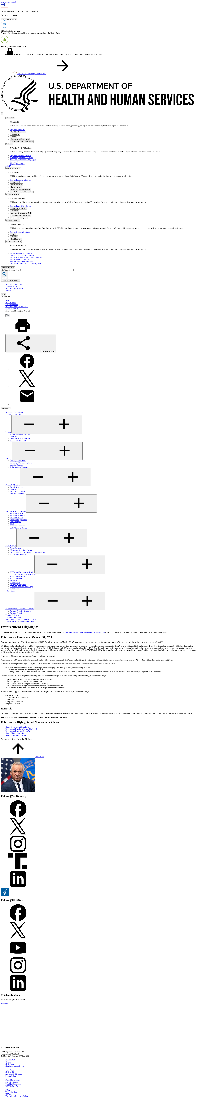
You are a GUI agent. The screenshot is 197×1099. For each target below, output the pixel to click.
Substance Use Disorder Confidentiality (19, 621)
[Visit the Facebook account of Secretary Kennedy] (18, 817)
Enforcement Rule (16, 513)
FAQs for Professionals (13, 617)
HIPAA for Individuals (13, 284)
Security (8, 458)
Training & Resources (13, 615)
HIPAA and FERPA (17, 579)
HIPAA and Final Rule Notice (25, 574)
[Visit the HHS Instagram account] (18, 973)
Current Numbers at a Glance (16, 733)
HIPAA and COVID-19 (18, 554)
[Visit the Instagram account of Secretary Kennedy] (18, 852)
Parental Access (15, 548)
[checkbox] (7, 315)
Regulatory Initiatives (13, 414)
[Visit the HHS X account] (18, 938)
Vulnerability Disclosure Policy (16, 1096)
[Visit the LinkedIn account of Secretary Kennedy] (18, 887)
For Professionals (11, 305)
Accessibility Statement (13, 1074)
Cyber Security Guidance (19, 467)
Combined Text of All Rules (20, 439)
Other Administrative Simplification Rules (20, 619)
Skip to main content (8, 2)
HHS (7, 301)
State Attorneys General (18, 528)
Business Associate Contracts (20, 611)
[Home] (98, 111)
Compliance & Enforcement (15, 511)
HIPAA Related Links (18, 441)
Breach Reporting (16, 487)
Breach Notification (12, 485)
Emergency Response (18, 585)
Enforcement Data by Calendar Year (18, 731)
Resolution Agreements (18, 520)
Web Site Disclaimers (13, 1084)
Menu (3, 294)
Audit (12, 524)
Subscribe (4, 1003)
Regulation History (17, 493)
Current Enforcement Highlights (17, 727)
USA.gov (8, 1094)
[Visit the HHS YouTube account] (18, 956)
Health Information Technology (21, 587)
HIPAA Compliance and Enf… (16, 307)
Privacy (8, 432)
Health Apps (14, 589)
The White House (11, 1092)
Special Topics (10, 546)
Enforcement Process (17, 516)
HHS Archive (10, 1072)
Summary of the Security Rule (21, 463)
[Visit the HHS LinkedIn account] (18, 991)
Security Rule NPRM (18, 461)
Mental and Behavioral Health (21, 550)
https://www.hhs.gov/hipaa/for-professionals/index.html (85, 632)
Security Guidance (16, 465)
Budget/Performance (12, 1080)
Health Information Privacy (10, 280)
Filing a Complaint (12, 286)
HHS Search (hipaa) (8, 270)
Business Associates (17, 613)
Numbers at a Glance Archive (16, 735)
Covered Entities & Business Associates (19, 609)
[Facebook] (27, 369)
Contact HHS (10, 1060)
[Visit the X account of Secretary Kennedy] (18, 834)
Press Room (9, 1070)
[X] (27, 386)
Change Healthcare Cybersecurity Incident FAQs (27, 552)
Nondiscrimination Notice (14, 1066)
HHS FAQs (9, 1064)
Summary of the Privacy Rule (20, 434)
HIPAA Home (10, 303)
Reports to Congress (17, 491)
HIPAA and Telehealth (18, 576)
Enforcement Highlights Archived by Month (21, 729)
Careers (8, 1062)
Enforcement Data (12, 309)
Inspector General (11, 1082)
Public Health (15, 583)
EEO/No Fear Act (11, 1086)
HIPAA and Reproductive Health (22, 572)
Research (13, 581)
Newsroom (9, 290)
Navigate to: (6, 408)
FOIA (7, 1090)
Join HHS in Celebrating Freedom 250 (31, 74)
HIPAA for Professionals (14, 288)
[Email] (27, 404)
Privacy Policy (10, 1076)
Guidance (13, 436)
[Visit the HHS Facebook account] (18, 920)
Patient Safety (10, 591)
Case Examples (15, 522)
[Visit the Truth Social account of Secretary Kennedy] (18, 869)
